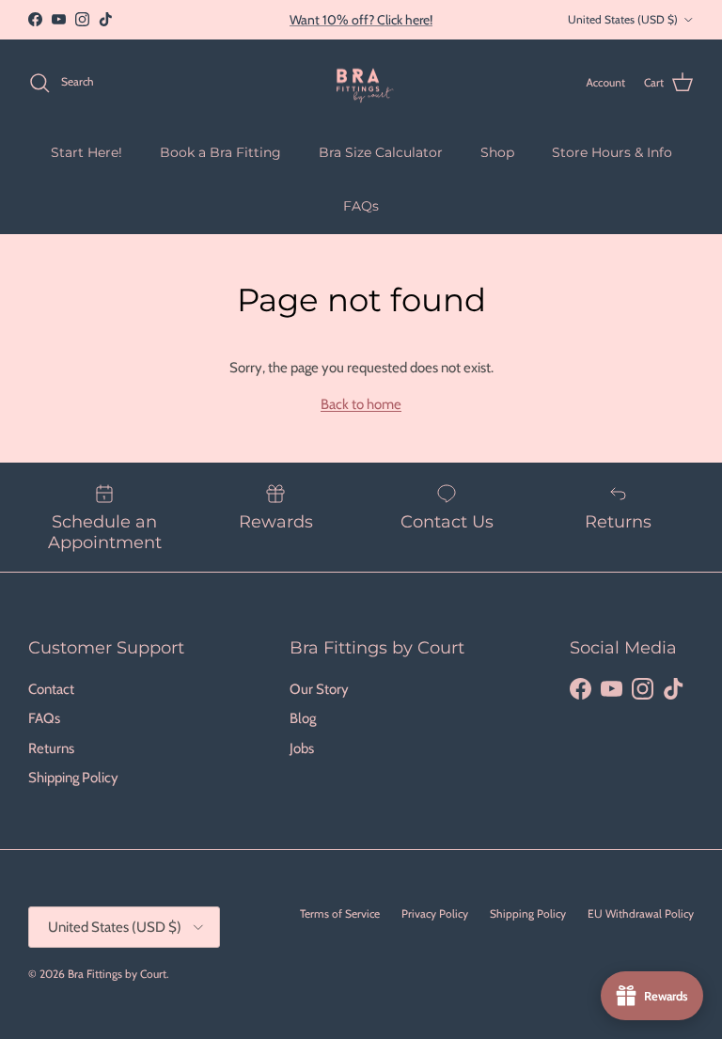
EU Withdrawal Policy (641, 913)
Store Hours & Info (612, 152)
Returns (51, 748)
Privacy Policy (434, 913)
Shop (497, 152)
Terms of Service (340, 913)
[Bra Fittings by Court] (361, 82)
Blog (303, 718)
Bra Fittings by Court (117, 974)
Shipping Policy (73, 777)
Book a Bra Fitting (220, 152)
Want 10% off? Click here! (361, 19)
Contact (51, 689)
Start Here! (86, 152)
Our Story (319, 689)
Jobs (302, 748)
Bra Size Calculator (381, 152)
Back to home (361, 404)
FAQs (361, 205)
